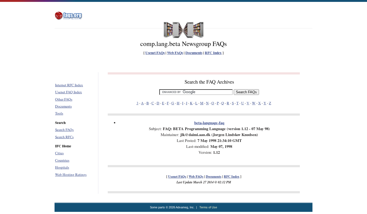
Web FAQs (175, 52)
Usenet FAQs (155, 52)
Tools (59, 113)
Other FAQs (63, 99)
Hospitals (62, 167)
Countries (62, 160)
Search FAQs (64, 129)
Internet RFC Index (69, 85)
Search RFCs (64, 136)
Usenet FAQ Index (68, 92)
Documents (193, 52)
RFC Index (213, 52)
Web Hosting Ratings (71, 174)
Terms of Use (208, 207)
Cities (59, 153)
